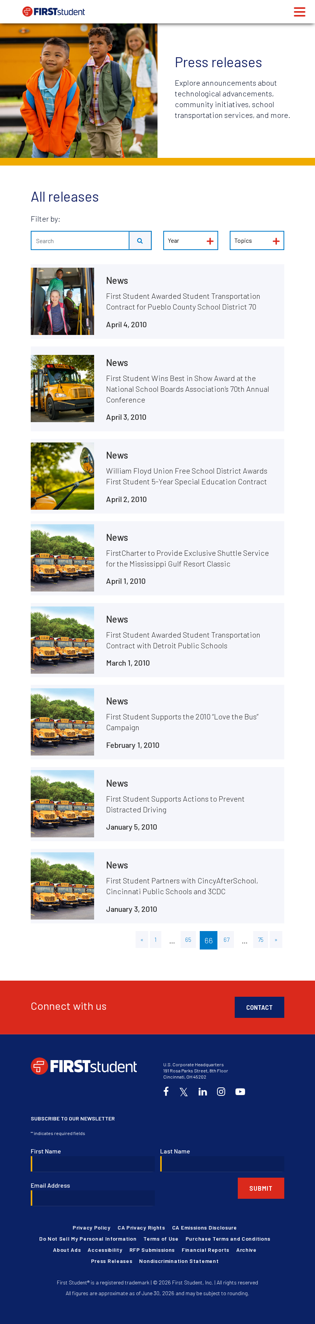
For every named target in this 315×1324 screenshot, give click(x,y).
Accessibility (105, 1249)
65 (188, 939)
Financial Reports (205, 1249)
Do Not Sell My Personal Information (88, 1238)
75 (261, 939)
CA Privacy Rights (141, 1227)
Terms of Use (160, 1238)
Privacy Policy (92, 1227)
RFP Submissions (152, 1249)
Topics (243, 240)
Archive (246, 1249)
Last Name (175, 1151)
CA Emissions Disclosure (204, 1227)
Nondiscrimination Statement (179, 1261)
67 (226, 939)
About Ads (67, 1249)
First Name (46, 1151)
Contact (259, 1007)
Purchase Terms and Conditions (228, 1238)
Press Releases (112, 1261)
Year (173, 240)
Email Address (50, 1185)
